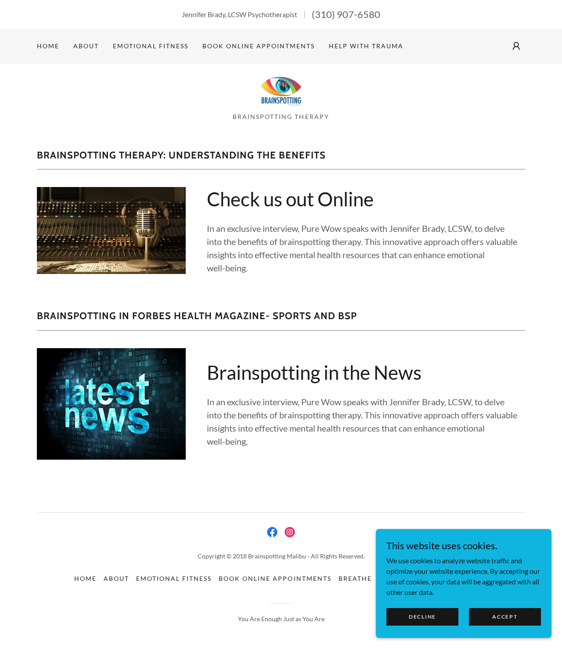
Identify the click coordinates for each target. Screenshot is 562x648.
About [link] (86, 46)
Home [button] (85, 578)
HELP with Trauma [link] (366, 46)
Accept (504, 616)
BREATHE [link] (355, 578)
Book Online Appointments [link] (258, 46)
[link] (281, 90)
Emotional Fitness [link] (150, 46)
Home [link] (48, 46)
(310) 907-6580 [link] (346, 14)
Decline (422, 616)
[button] (516, 46)
